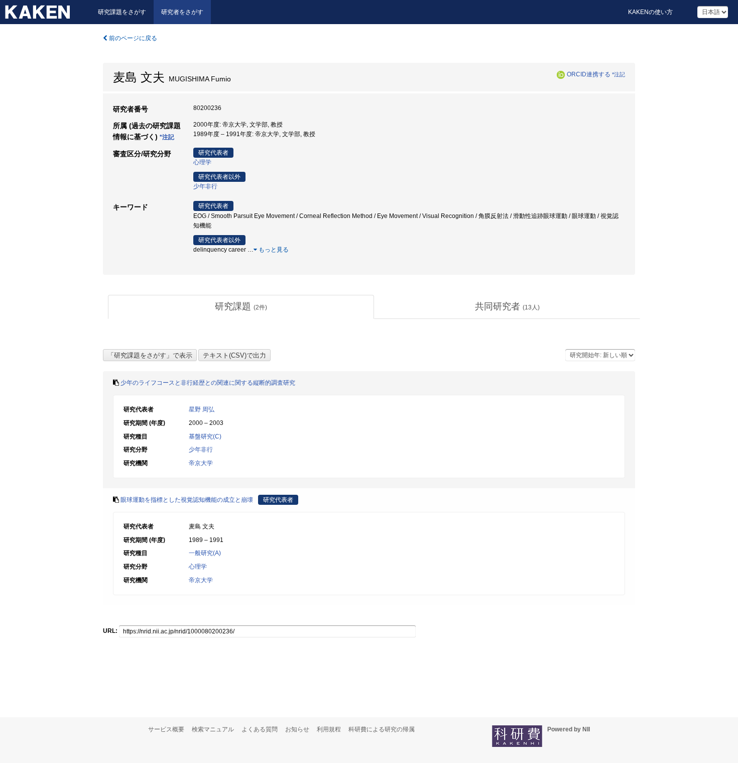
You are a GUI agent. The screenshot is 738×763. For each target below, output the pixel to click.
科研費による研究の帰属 (381, 729)
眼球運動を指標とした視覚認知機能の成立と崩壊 (186, 499)
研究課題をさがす (122, 12)
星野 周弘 (201, 409)
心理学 (202, 162)
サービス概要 (166, 729)
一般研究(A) (205, 553)
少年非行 (205, 186)
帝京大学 (201, 463)
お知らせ (297, 729)
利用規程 (329, 729)
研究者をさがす (182, 12)
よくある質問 (259, 729)
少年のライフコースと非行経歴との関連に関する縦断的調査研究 (207, 382)
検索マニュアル (213, 729)
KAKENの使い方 (650, 12)
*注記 (618, 74)
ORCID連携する (588, 74)
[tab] (241, 307)
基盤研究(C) (205, 436)
